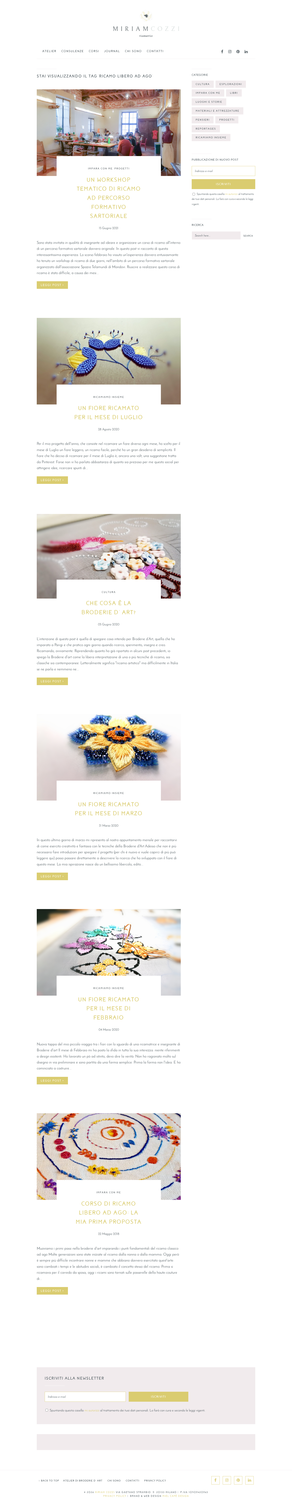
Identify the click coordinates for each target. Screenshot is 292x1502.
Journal (112, 51)
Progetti (122, 168)
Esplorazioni (230, 84)
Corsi (94, 51)
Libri (234, 93)
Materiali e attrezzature (217, 110)
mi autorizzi (231, 194)
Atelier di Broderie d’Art (82, 1480)
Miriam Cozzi (105, 1492)
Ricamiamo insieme (108, 397)
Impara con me (100, 168)
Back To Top (49, 1480)
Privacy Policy (155, 1480)
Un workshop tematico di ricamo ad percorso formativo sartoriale (109, 198)
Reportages (206, 128)
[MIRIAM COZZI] (146, 28)
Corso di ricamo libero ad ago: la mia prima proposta (109, 1212)
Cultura (109, 592)
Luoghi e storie (209, 102)
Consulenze (72, 51)
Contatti (155, 51)
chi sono (133, 51)
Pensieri (203, 119)
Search (248, 235)
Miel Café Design (175, 1496)
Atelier (49, 51)
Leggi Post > (52, 285)
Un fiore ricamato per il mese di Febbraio (108, 1008)
